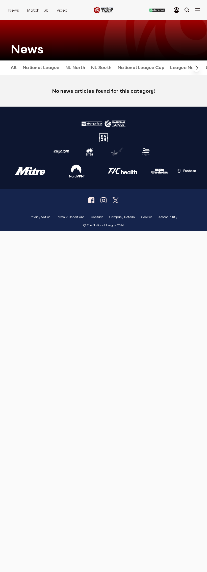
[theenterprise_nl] (103, 200)
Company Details (122, 217)
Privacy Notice (40, 217)
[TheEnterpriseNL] (91, 200)
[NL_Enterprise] (116, 200)
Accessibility (168, 217)
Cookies (146, 217)
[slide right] (196, 68)
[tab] (176, 10)
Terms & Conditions (70, 217)
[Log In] (176, 10)
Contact (97, 217)
